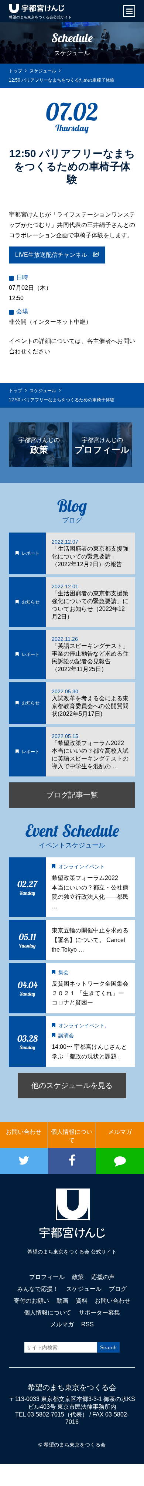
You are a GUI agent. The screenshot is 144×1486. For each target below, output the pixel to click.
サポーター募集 (99, 1312)
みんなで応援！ (38, 1289)
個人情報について (71, 1136)
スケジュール (84, 1289)
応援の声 (103, 1277)
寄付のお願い (31, 1301)
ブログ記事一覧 (72, 795)
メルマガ (120, 1132)
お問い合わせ (23, 1132)
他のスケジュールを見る (72, 1085)
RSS (87, 1324)
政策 (78, 1277)
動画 (62, 1301)
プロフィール (47, 1277)
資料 (82, 1301)
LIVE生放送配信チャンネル (54, 255)
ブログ (118, 1289)
